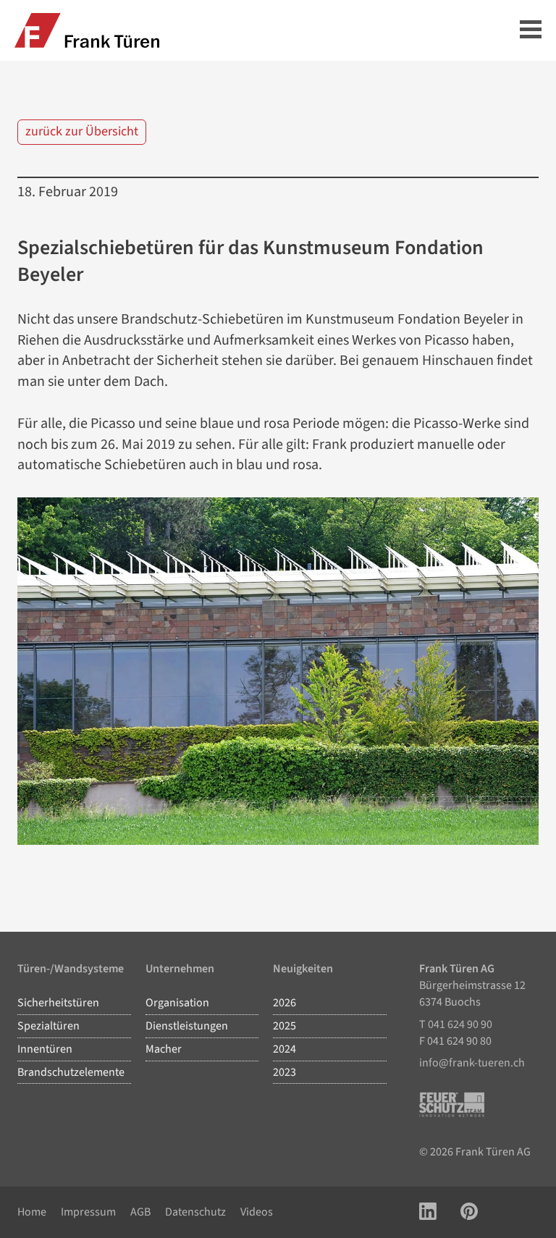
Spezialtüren (48, 1026)
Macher (164, 1049)
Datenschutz (195, 1212)
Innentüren (44, 1049)
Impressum (88, 1212)
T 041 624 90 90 (455, 1024)
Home (31, 1212)
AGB (140, 1212)
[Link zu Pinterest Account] (469, 1212)
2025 (284, 1026)
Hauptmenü (531, 30)
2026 (284, 1003)
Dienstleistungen (187, 1026)
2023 (284, 1072)
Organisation (177, 1003)
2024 (284, 1049)
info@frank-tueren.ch (472, 1063)
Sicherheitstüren (58, 1003)
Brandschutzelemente (71, 1072)
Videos (256, 1212)
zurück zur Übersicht (81, 131)
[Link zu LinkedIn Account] (428, 1212)
